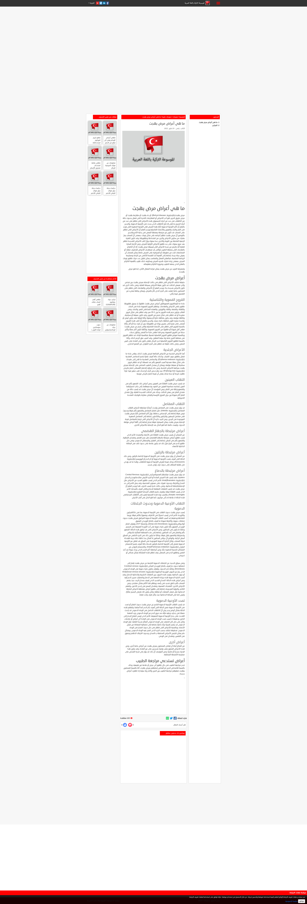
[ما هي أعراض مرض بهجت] (175, 718)
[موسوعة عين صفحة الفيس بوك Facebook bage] (107, 3)
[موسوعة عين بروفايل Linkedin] (104, 3)
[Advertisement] (153, 24)
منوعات (175, 117)
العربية (91, 3)
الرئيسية (182, 117)
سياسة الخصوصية (291, 901)
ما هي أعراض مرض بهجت (208, 122)
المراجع (215, 125)
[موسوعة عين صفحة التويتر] (100, 3)
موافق (301, 901)
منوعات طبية (166, 117)
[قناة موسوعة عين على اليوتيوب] (97, 3)
